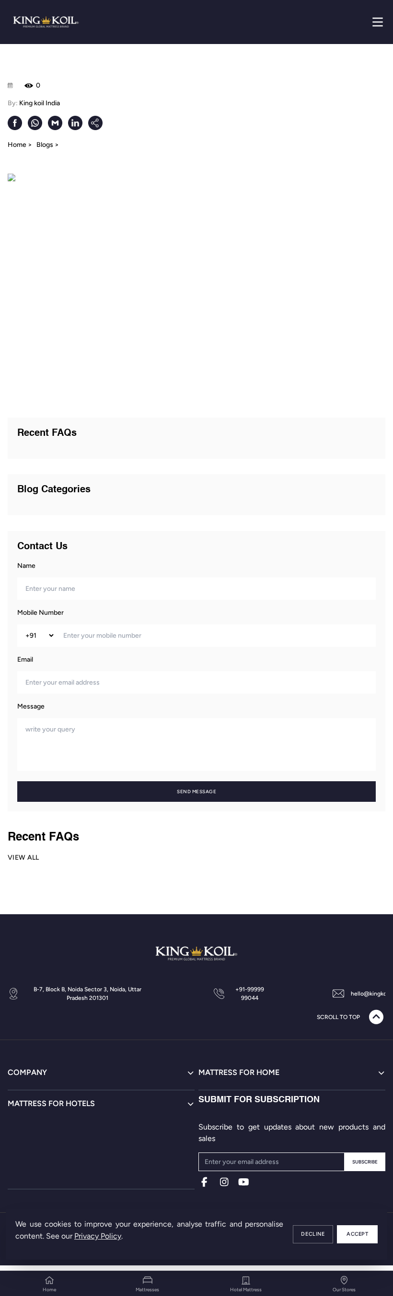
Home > (20, 145)
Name (26, 566)
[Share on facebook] (15, 123)
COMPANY (27, 1072)
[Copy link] (95, 123)
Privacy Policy (97, 1236)
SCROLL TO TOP (338, 1017)
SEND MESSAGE (196, 791)
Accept (357, 1234)
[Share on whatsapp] (35, 123)
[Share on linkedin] (75, 123)
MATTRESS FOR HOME (238, 1072)
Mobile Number (40, 613)
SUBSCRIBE (365, 1162)
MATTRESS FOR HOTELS (51, 1103)
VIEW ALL (23, 857)
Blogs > (47, 145)
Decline (313, 1234)
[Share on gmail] (55, 123)
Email (25, 659)
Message (31, 706)
